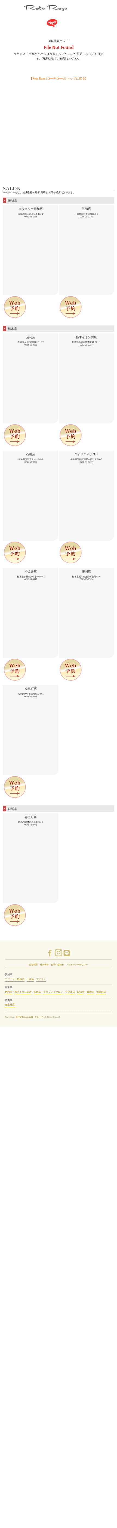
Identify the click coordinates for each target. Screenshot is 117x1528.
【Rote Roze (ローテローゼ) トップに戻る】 (58, 78)
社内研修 (44, 964)
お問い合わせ (57, 964)
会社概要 (33, 964)
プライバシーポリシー (77, 964)
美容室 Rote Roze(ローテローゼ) (29, 1017)
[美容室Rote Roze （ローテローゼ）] (58, 9)
